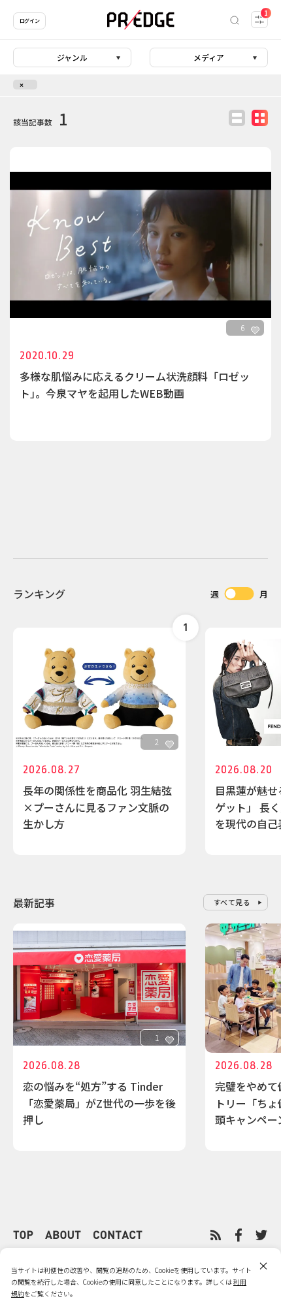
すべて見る (232, 902)
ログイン (29, 20)
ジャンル (72, 57)
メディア (208, 57)
